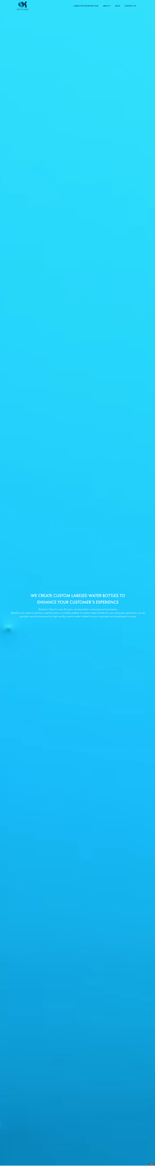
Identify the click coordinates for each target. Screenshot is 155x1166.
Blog (117, 6)
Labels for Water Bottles (86, 6)
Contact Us (130, 6)
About (106, 6)
